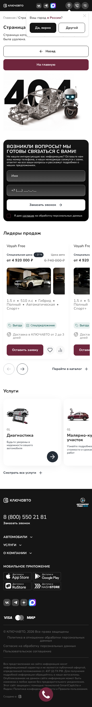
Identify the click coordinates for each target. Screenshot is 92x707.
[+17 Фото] (36, 281)
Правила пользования (72, 689)
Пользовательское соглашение (27, 651)
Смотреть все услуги (19, 473)
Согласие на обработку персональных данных (39, 646)
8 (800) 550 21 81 (25, 517)
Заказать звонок (42, 205)
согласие (28, 215)
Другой (72, 28)
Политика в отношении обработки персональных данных (46, 639)
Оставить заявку (25, 350)
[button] (22, 369)
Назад (50, 51)
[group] (32, 432)
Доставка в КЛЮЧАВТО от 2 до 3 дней (38, 336)
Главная (9, 18)
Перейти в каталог (67, 369)
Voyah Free (16, 246)
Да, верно (43, 28)
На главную (46, 65)
